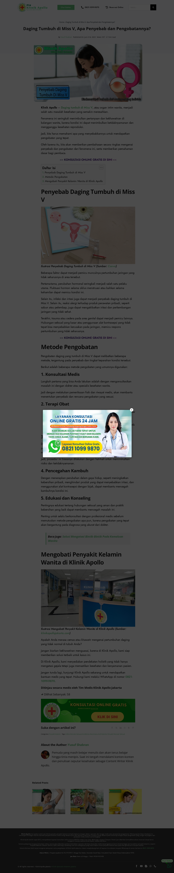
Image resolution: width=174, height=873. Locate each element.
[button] (87, 436)
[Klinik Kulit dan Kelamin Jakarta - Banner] (87, 433)
